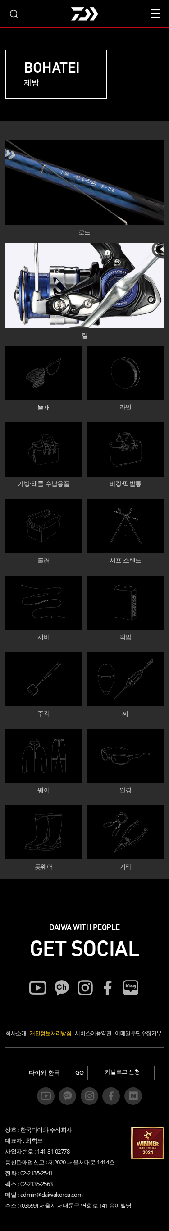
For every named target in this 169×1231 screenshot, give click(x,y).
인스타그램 (85, 988)
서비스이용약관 (93, 1033)
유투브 (38, 988)
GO (79, 1072)
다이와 (84, 14)
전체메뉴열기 (155, 14)
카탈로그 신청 (122, 1071)
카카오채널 (61, 988)
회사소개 (15, 1033)
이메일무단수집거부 (138, 1033)
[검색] (13, 13)
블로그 (131, 988)
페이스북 (108, 988)
